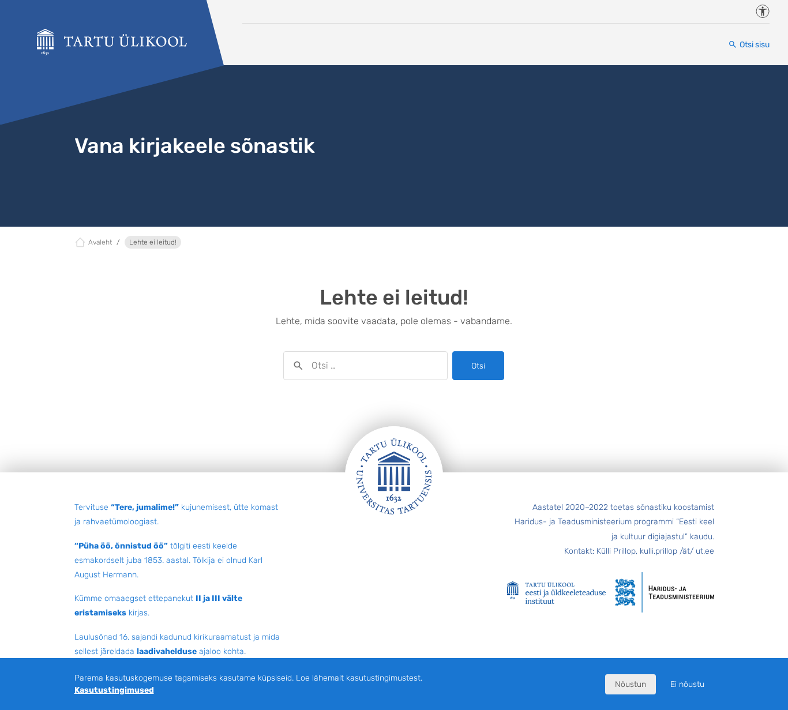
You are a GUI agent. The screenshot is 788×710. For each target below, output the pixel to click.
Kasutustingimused (114, 690)
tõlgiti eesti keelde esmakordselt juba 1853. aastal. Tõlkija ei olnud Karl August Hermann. (168, 560)
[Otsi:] (365, 365)
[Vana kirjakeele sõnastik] (112, 42)
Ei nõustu (687, 684)
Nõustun (630, 684)
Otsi (478, 366)
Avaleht (100, 242)
